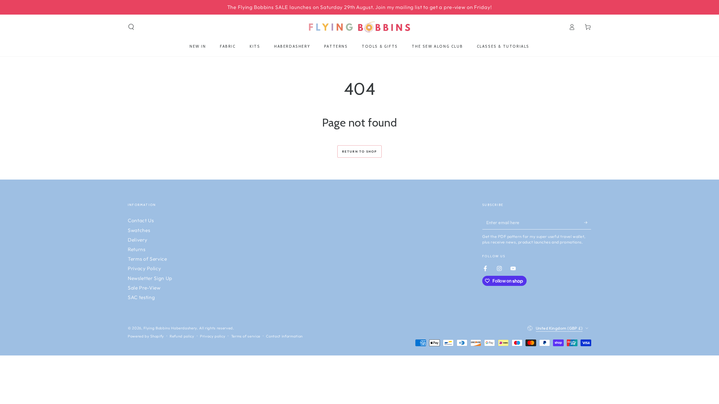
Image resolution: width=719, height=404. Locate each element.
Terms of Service (147, 259)
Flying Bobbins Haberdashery (170, 328)
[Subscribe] (587, 222)
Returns (136, 249)
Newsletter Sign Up (150, 278)
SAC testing (141, 297)
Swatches (139, 230)
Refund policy (182, 336)
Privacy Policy (144, 268)
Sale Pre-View (144, 287)
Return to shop (359, 151)
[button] (131, 27)
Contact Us (141, 220)
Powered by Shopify (146, 336)
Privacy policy (212, 336)
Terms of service (246, 336)
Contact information (284, 336)
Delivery (137, 240)
